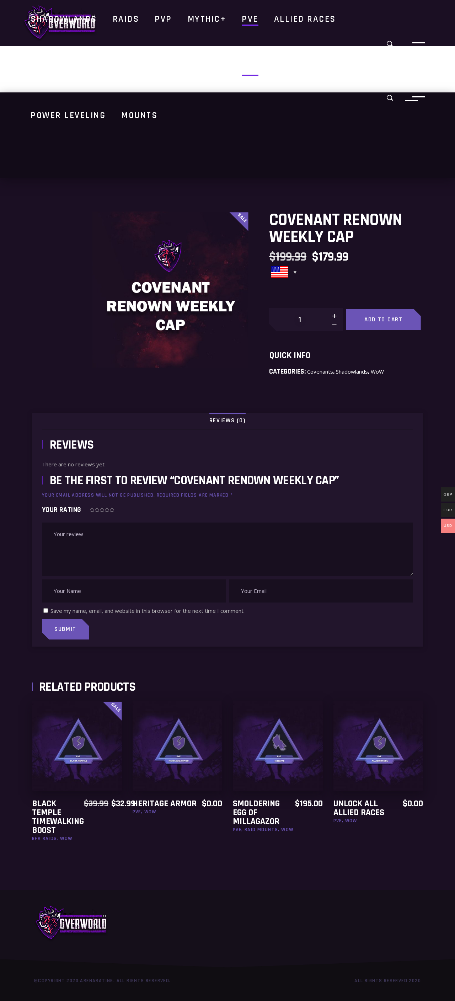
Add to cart (383, 319)
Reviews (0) (227, 420)
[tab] (227, 421)
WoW (377, 371)
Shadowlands (352, 371)
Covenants (320, 371)
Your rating (61, 510)
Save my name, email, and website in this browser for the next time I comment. (147, 610)
